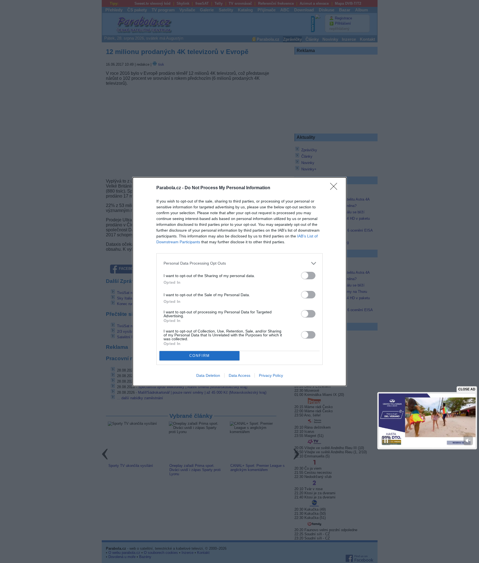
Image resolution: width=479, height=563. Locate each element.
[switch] (308, 275)
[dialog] (239, 281)
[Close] (335, 188)
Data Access (239, 375)
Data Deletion (208, 375)
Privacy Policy (271, 375)
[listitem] (239, 263)
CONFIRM (199, 356)
